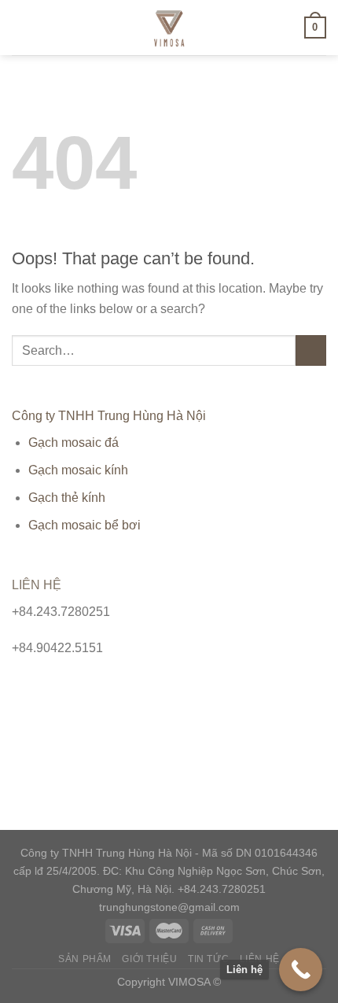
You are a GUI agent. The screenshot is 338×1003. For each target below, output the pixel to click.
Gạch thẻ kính (66, 497)
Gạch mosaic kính (78, 470)
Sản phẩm (85, 958)
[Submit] (311, 350)
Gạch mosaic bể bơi (84, 525)
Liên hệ (260, 958)
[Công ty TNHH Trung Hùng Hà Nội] (169, 27)
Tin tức (208, 958)
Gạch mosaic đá (73, 442)
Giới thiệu (149, 958)
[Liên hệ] (300, 969)
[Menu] (21, 27)
